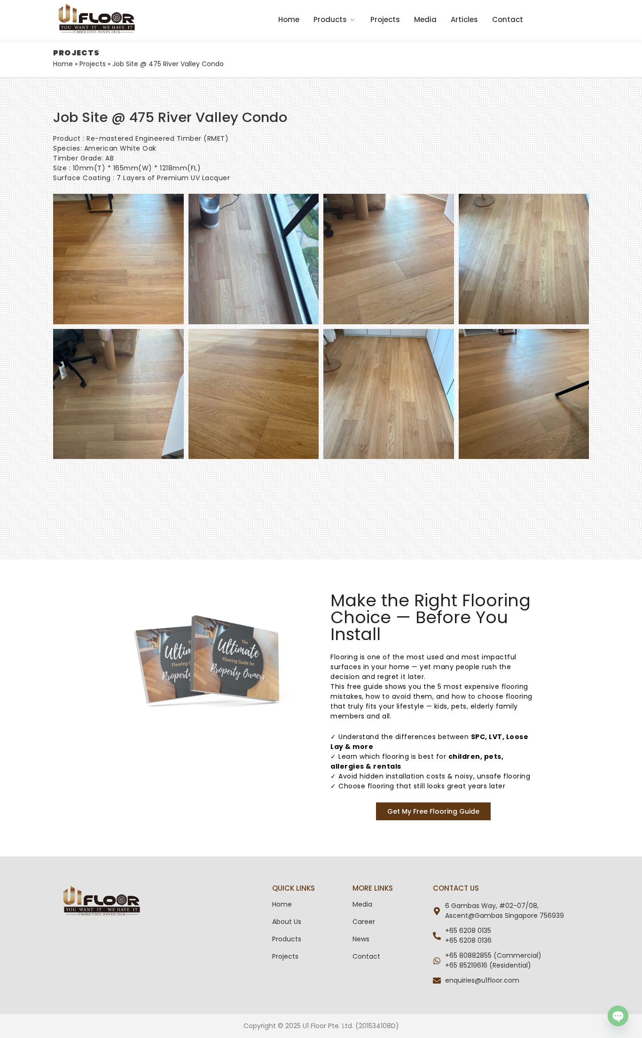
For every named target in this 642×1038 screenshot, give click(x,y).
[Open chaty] (618, 1016)
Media (425, 19)
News (360, 939)
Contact (507, 19)
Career (363, 921)
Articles (464, 19)
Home (288, 19)
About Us (286, 921)
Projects (385, 19)
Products (330, 19)
